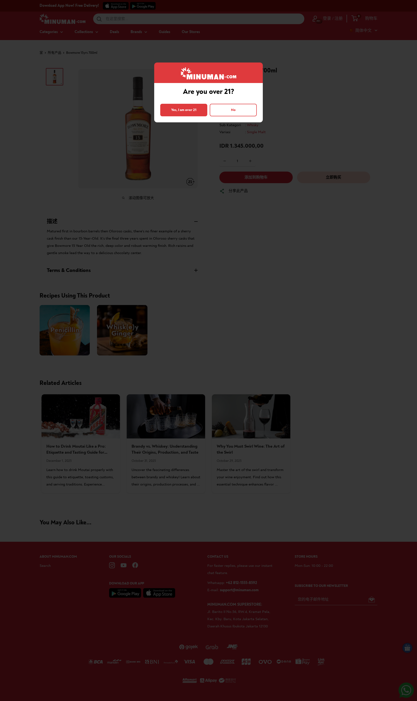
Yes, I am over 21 (183, 110)
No (233, 110)
